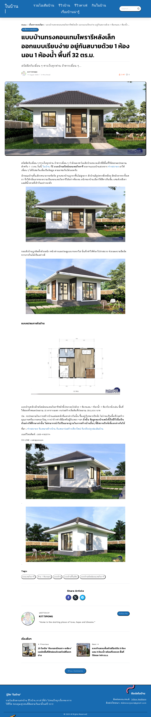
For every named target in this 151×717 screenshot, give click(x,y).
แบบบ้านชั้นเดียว (71, 577)
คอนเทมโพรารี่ (28, 577)
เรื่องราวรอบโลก (36, 25)
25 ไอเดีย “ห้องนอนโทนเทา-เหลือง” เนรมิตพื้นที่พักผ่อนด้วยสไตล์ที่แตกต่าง (55, 652)
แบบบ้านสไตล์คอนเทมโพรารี (92, 577)
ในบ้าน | (11, 8)
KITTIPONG (32, 72)
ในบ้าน (46, 166)
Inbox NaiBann (138, 699)
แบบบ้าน (57, 577)
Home (24, 25)
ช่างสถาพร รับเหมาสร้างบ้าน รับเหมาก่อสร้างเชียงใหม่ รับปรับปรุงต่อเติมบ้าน (65, 428)
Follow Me (123, 613)
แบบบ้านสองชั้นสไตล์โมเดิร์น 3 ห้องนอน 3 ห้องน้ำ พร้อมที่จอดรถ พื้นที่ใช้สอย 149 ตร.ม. (109, 652)
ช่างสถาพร (113, 166)
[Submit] (139, 9)
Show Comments (75, 671)
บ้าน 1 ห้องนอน (44, 577)
